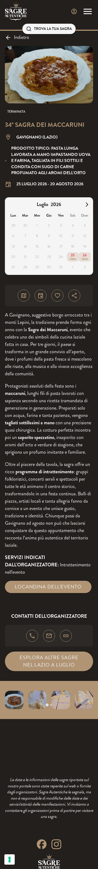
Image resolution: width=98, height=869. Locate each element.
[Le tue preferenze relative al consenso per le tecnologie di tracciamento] (9, 859)
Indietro (21, 37)
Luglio (42, 204)
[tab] (46, 704)
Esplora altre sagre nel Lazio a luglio (49, 661)
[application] (49, 236)
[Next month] (87, 204)
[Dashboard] (74, 11)
